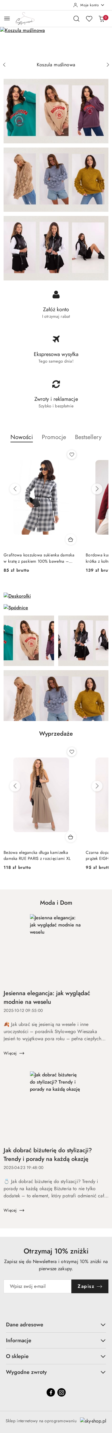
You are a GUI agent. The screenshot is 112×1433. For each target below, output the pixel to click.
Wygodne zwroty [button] (26, 1372)
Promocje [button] (54, 437)
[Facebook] (51, 1392)
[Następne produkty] (97, 489)
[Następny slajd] (108, 64)
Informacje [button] (18, 1340)
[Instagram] (61, 1392)
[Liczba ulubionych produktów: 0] (89, 18)
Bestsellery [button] (88, 437)
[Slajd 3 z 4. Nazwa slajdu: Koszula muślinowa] (56, 43)
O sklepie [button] (17, 1356)
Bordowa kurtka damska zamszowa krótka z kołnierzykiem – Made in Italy (38, 558)
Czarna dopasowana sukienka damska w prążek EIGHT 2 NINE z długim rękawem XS (41, 855)
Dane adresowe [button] (24, 1324)
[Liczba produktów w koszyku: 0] (101, 18)
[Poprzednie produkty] (15, 489)
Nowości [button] (21, 437)
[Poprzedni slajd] (4, 64)
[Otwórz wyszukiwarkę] (76, 18)
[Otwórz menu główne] (7, 18)
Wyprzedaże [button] (56, 733)
